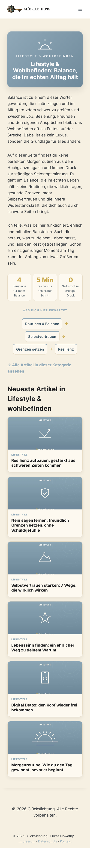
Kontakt (66, 841)
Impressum (27, 841)
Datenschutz (47, 841)
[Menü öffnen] (80, 9)
